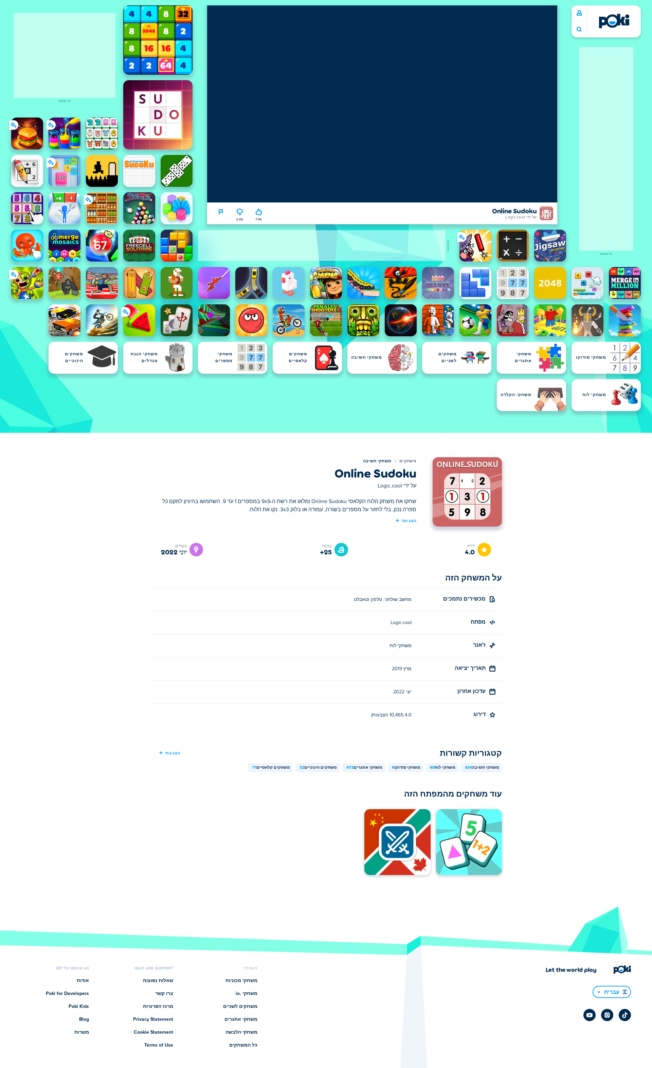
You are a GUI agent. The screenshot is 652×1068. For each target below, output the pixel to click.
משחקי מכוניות (241, 980)
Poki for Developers (67, 993)
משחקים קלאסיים (271, 768)
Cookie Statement (153, 1032)
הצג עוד (408, 520)
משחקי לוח (442, 768)
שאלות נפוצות (158, 980)
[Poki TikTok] (625, 1015)
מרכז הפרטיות (158, 1006)
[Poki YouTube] (589, 1015)
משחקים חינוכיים (318, 768)
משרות (81, 1032)
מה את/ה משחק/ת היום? (579, 29)
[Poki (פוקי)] (614, 21)
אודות (83, 980)
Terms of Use (158, 1045)
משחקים (407, 461)
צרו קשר (164, 993)
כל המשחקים (243, 1045)
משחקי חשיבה (377, 461)
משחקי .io (246, 993)
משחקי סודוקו (406, 768)
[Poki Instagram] (607, 1015)
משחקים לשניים (240, 1006)
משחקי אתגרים (364, 768)
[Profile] (579, 13)
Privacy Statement (153, 1019)
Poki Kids (79, 1006)
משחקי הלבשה (241, 1032)
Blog (84, 1019)
